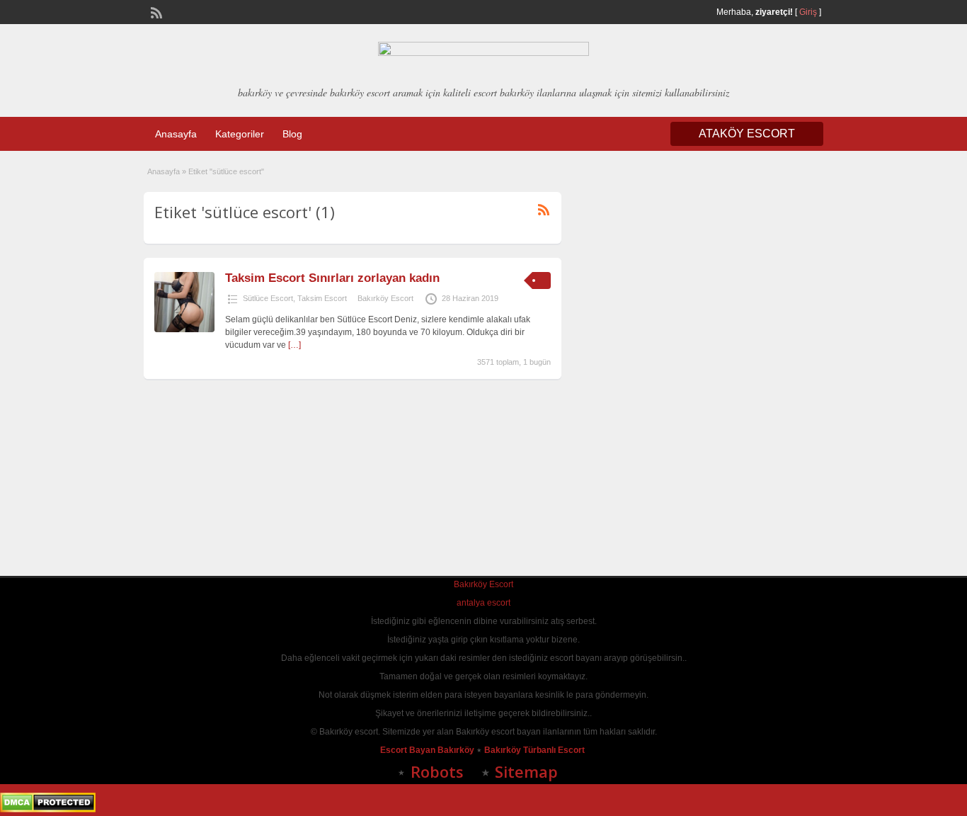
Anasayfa (176, 134)
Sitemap (526, 771)
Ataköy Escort (747, 134)
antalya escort (483, 603)
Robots (437, 771)
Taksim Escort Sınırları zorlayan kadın (332, 278)
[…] (294, 345)
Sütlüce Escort (268, 298)
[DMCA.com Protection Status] (48, 810)
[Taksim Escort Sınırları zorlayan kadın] (184, 329)
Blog (292, 134)
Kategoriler (239, 134)
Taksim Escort (322, 298)
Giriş (808, 12)
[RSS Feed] (155, 11)
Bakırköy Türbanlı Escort (535, 750)
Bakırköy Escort (385, 298)
